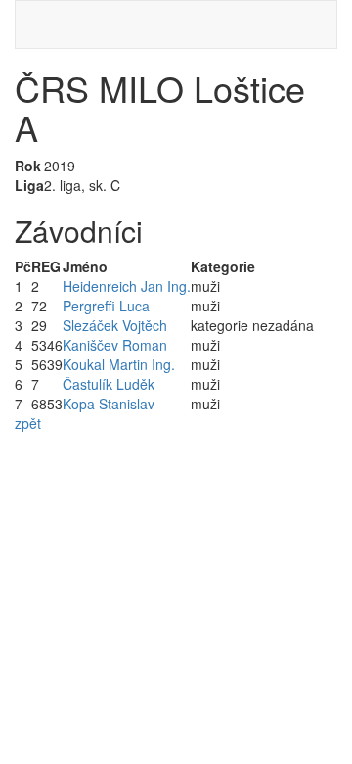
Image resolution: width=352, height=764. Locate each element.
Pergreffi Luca (106, 305)
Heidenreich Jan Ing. (127, 286)
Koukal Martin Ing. (119, 364)
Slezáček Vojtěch (115, 325)
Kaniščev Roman (115, 345)
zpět (28, 423)
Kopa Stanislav (108, 403)
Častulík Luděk (108, 384)
